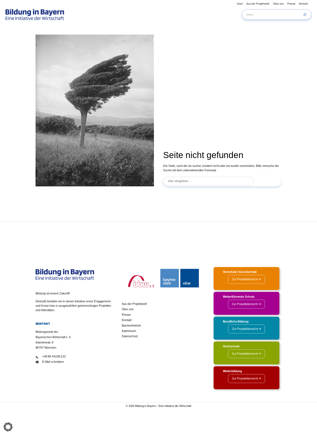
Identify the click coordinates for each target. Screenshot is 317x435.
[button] (8, 427)
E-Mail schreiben (53, 361)
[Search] (306, 14)
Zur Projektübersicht (245, 279)
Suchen (269, 181)
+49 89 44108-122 (54, 356)
